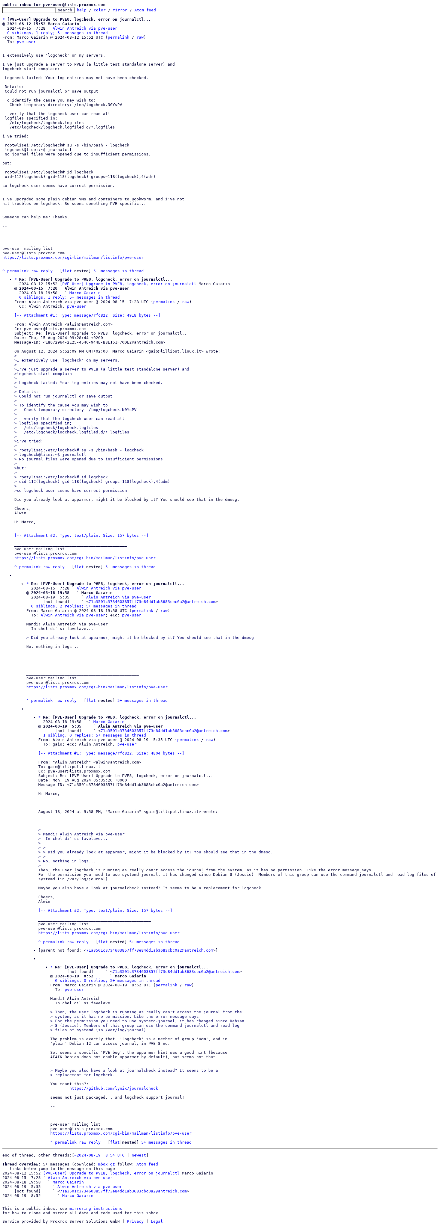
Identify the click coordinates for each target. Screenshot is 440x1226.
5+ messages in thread (118, 271)
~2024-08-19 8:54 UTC (99, 1155)
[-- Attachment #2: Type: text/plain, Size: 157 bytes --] (81, 535)
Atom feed (145, 10)
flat (67, 271)
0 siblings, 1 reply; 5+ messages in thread (57, 33)
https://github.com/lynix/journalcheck (113, 1088)
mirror (120, 10)
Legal (157, 1221)
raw (140, 37)
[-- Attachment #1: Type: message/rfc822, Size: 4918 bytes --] (87, 315)
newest (139, 1155)
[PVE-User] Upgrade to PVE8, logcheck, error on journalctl (128, 284)
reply (47, 271)
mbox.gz (106, 1164)
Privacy (135, 1221)
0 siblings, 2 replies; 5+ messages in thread (83, 606)
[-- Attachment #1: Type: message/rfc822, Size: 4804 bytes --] (111, 753)
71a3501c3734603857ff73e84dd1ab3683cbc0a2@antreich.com (152, 601)
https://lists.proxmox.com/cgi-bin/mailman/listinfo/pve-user (73, 257)
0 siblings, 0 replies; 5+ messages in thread (107, 980)
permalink (118, 37)
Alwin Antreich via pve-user (85, 28)
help (82, 10)
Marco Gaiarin (85, 293)
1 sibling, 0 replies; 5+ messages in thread (94, 735)
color (100, 10)
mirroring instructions (95, 1208)
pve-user (26, 42)
